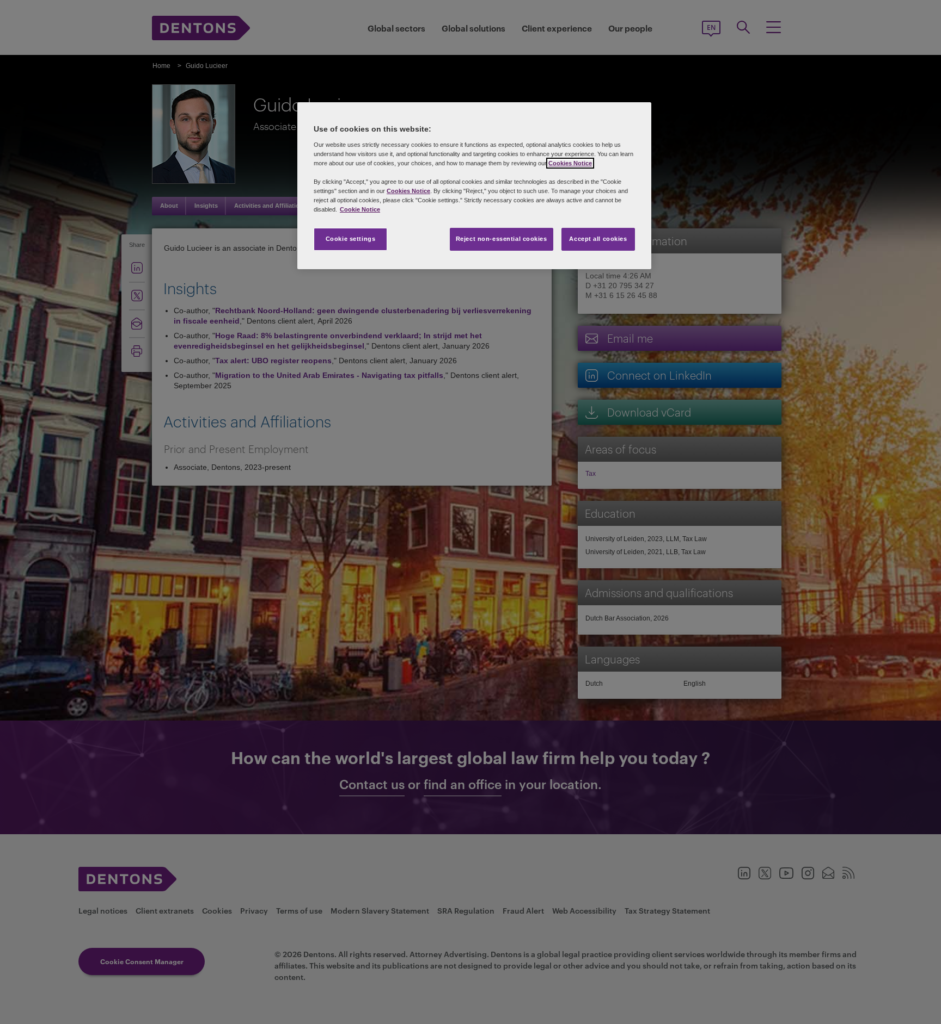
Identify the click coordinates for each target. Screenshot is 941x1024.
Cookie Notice (360, 209)
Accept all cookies (598, 238)
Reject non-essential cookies (501, 238)
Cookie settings (351, 238)
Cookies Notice (570, 163)
